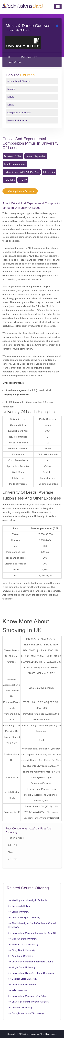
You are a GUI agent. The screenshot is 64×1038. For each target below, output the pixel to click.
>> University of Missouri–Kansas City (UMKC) (32, 933)
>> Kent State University (20, 956)
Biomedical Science (17, 120)
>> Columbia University (20, 1007)
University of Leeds (19, 30)
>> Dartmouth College (19, 906)
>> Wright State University (21, 967)
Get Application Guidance (21, 191)
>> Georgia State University (22, 978)
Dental (10, 104)
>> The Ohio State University (23, 944)
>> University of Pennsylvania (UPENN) (28, 1001)
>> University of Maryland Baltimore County (30, 961)
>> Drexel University (18, 911)
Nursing (11, 89)
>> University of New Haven (22, 984)
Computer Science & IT (19, 112)
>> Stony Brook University (21, 950)
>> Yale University (17, 990)
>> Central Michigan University (24, 917)
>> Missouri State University (22, 938)
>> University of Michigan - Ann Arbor (27, 996)
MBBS (10, 97)
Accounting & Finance (18, 81)
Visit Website (15, 62)
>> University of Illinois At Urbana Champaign (31, 973)
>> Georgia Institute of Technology (26, 1013)
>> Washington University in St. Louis (27, 900)
